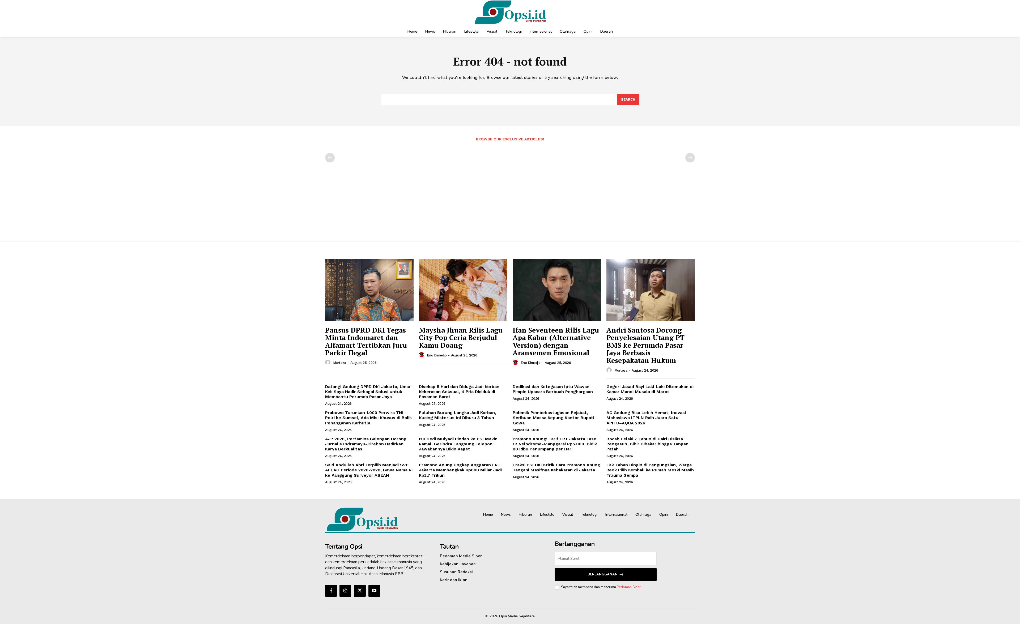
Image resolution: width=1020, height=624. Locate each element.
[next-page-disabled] (690, 157)
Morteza (339, 363)
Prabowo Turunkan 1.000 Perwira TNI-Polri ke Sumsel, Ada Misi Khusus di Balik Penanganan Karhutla (368, 417)
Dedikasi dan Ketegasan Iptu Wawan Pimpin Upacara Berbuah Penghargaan (553, 389)
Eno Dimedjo (437, 355)
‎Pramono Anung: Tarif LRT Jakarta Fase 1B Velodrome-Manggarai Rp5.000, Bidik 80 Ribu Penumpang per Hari (555, 443)
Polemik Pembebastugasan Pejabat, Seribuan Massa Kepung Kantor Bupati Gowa (553, 417)
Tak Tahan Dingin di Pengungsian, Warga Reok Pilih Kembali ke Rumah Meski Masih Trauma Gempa (650, 469)
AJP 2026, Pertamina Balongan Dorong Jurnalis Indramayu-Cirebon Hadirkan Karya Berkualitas (365, 443)
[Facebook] (331, 591)
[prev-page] (330, 157)
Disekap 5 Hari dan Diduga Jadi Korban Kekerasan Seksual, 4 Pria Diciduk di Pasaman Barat (459, 391)
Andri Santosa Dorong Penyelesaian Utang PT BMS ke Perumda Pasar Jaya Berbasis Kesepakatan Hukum (645, 345)
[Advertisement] (510, 189)
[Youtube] (374, 591)
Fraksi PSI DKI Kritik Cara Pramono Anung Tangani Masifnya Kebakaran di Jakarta (556, 467)
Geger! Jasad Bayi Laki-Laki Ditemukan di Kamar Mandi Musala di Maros (650, 389)
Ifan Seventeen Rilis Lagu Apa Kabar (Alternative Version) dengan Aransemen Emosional (556, 341)
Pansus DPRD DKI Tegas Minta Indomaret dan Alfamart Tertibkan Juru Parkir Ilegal (366, 341)
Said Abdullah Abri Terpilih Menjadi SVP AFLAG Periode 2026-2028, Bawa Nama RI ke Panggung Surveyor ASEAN (369, 469)
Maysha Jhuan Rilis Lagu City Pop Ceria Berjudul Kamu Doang (461, 337)
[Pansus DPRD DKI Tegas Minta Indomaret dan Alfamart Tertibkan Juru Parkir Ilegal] (369, 290)
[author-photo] (328, 362)
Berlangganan (603, 574)
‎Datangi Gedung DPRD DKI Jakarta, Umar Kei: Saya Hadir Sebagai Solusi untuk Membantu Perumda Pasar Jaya (368, 391)
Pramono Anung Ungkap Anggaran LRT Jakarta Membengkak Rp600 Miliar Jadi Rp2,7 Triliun (460, 469)
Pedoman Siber (629, 587)
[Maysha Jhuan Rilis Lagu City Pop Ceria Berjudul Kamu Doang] (463, 290)
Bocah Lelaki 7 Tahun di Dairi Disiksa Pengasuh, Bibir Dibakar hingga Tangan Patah (647, 443)
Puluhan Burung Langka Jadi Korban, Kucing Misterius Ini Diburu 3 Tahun (457, 415)
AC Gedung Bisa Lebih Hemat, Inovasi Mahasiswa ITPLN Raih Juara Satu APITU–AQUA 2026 (646, 417)
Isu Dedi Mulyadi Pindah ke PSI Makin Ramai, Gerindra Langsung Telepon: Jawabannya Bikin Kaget (458, 443)
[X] (360, 591)
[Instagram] (345, 591)
